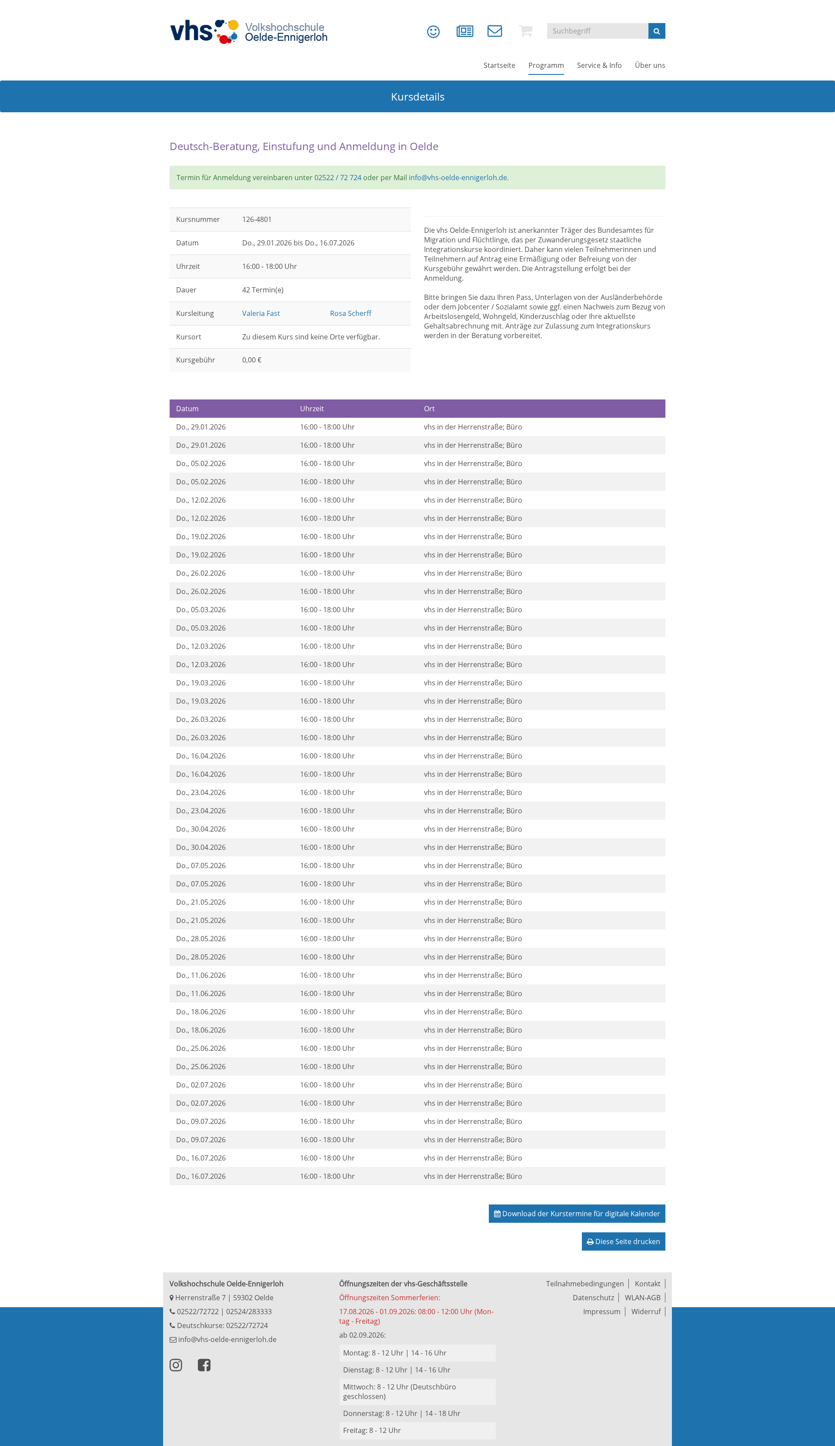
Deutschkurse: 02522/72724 (221, 1325)
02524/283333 (249, 1311)
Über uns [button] (650, 65)
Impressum (602, 1311)
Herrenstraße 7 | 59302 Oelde (224, 1297)
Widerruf (646, 1311)
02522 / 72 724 (337, 177)
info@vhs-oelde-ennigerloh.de (458, 177)
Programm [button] (546, 65)
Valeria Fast (261, 313)
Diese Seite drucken (627, 1241)
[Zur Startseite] (254, 32)
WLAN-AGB (643, 1297)
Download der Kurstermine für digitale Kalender (580, 1213)
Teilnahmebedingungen (585, 1283)
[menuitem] (427, 35)
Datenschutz (593, 1297)
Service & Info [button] (599, 65)
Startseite (499, 65)
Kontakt (648, 1283)
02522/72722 (197, 1311)
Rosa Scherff (350, 313)
